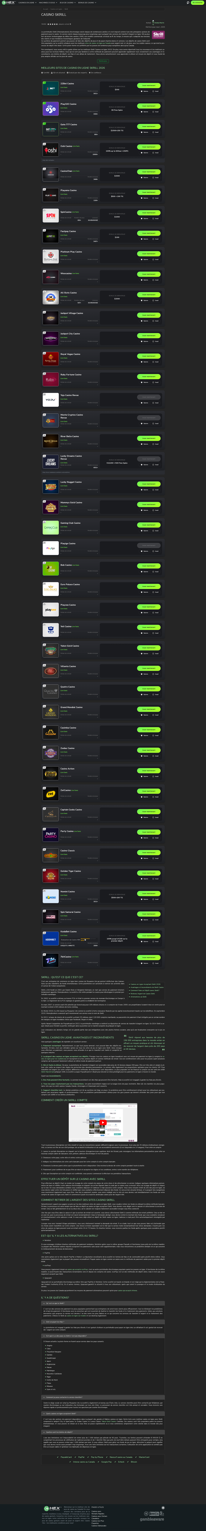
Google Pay (106, 1462)
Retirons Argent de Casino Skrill (143, 994)
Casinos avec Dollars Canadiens (99, 1517)
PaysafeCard (66, 1457)
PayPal (81, 1457)
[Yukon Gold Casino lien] (51, 657)
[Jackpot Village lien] (51, 324)
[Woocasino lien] (51, 283)
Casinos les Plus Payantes (98, 1522)
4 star (55, 24)
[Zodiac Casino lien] (51, 759)
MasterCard (144, 1457)
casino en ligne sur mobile (76, 1316)
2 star (50, 24)
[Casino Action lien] (51, 780)
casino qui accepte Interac (127, 1290)
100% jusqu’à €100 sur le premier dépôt (117, 940)
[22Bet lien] (51, 95)
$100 (117, 237)
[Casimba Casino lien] (51, 739)
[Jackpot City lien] (51, 345)
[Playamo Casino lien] (51, 201)
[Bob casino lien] (51, 575)
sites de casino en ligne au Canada (98, 43)
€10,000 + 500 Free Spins (117, 463)
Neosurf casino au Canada (121, 1457)
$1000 (117, 217)
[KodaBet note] (85, 940)
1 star (48, 24)
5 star (57, 24)
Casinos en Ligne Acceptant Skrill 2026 (146, 984)
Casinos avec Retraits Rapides (98, 1512)
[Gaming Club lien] (51, 534)
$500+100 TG (117, 898)
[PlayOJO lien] (51, 115)
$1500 (117, 176)
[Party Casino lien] (51, 841)
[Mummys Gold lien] (51, 514)
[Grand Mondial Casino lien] (51, 718)
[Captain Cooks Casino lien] (51, 821)
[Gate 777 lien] (51, 136)
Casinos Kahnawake (99, 1526)
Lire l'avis (64, 87)
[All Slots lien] (51, 304)
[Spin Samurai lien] (51, 923)
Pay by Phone (97, 1457)
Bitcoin (134, 1462)
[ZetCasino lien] (51, 800)
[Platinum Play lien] (51, 263)
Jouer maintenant (148, 85)
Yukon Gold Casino (109, 1421)
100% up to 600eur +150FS (117, 151)
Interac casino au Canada (84, 1462)
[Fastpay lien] (51, 242)
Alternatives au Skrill (139, 997)
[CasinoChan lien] (51, 177)
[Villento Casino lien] (51, 677)
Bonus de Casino (86, 3)
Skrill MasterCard (47, 1072)
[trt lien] (163, 1508)
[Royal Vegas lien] (51, 365)
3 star (53, 24)
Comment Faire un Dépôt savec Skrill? (145, 990)
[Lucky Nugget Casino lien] (51, 493)
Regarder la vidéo (103, 1122)
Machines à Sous (47, 3)
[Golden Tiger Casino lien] (51, 882)
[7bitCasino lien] (51, 967)
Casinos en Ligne (26, 3)
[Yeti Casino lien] (51, 636)
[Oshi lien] (51, 156)
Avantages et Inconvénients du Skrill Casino (147, 987)
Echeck (121, 1462)
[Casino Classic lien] (51, 862)
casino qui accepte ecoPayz (77, 1269)
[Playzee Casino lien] (51, 616)
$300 (117, 90)
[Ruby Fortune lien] (51, 386)
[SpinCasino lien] (51, 222)
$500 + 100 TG (117, 196)
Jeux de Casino (66, 3)
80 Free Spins (117, 110)
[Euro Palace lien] (51, 595)
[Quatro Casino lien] (51, 698)
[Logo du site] (9, 3)
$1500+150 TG (117, 131)
